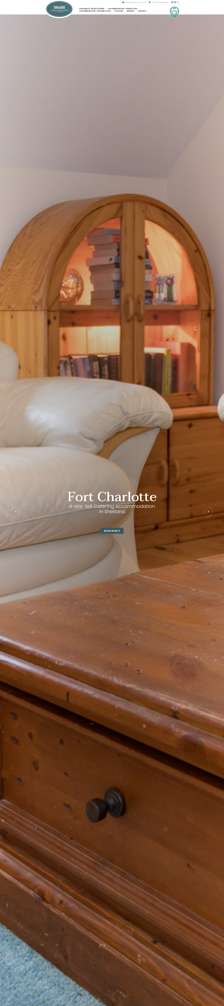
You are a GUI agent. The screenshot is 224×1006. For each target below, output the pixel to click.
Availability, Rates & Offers (91, 8)
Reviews (130, 11)
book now (111, 531)
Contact (142, 11)
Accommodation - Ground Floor (94, 11)
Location (118, 11)
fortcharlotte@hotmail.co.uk (135, 2)
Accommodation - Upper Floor (122, 8)
